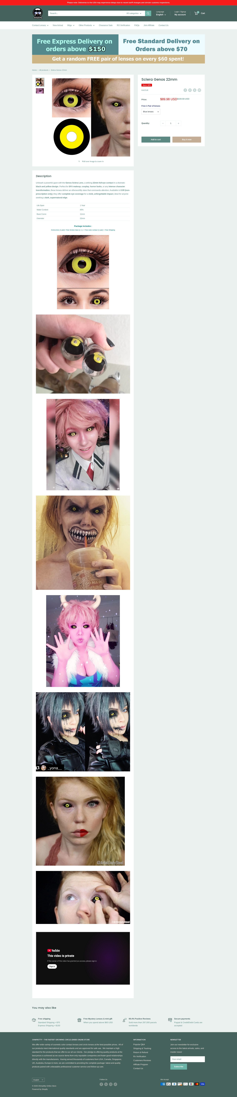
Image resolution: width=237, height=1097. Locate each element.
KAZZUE (144, 90)
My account (180, 14)
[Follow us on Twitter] (106, 1084)
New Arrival (58, 25)
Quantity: (145, 123)
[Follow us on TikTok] (115, 1084)
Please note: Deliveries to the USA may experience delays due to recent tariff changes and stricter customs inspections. (118, 2)
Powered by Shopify (40, 1089)
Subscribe (178, 1067)
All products (43, 70)
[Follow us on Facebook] (101, 1084)
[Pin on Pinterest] (190, 90)
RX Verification (123, 25)
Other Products (85, 25)
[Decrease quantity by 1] (163, 123)
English (36, 1080)
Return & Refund (140, 1052)
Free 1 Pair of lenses (150, 106)
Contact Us (163, 25)
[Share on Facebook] (185, 90)
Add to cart (156, 140)
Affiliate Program (140, 1064)
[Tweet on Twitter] (194, 90)
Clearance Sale (106, 25)
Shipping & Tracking (142, 1048)
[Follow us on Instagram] (110, 1084)
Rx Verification (139, 1056)
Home (34, 70)
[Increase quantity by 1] (178, 123)
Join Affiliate (149, 25)
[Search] (148, 13)
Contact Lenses (39, 25)
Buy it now (186, 140)
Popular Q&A (139, 1044)
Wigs (69, 25)
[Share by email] (199, 90)
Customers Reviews (142, 1060)
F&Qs (136, 25)
